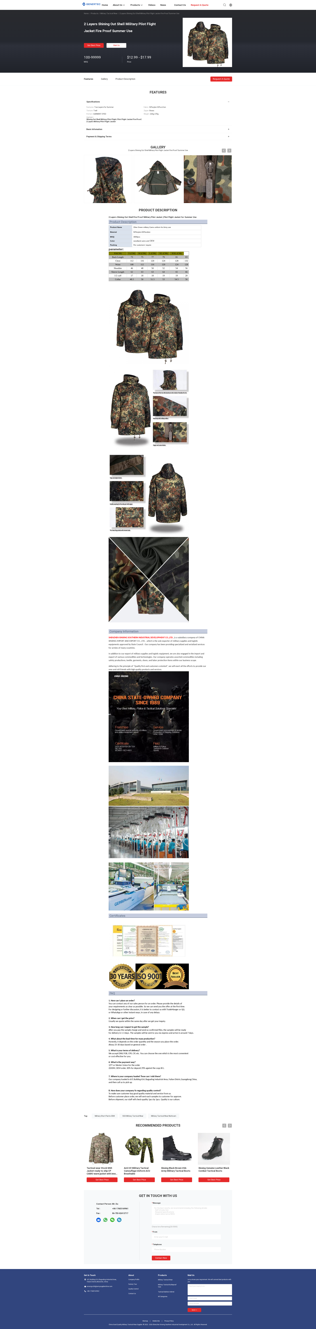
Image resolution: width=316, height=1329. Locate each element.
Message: (157, 1203)
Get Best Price (93, 45)
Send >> (194, 1310)
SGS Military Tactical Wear (132, 1116)
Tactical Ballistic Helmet (166, 1292)
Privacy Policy (169, 1321)
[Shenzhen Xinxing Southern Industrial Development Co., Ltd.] (91, 4)
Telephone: (157, 1244)
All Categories (162, 1296)
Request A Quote (221, 79)
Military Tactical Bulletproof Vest (167, 1286)
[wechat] (112, 1220)
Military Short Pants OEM (105, 1116)
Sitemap (145, 1321)
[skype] (119, 1220)
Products (94, 13)
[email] (98, 1220)
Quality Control (133, 1289)
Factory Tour (132, 1284)
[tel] (126, 1220)
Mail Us (116, 45)
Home (86, 13)
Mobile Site (156, 1321)
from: (155, 1232)
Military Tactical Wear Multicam (163, 1116)
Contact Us (132, 1293)
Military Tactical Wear (109, 13)
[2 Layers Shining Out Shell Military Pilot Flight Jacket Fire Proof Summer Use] (207, 42)
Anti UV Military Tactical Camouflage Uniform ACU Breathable (137, 1171)
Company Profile (133, 1279)
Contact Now (161, 1258)
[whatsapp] (105, 1220)
